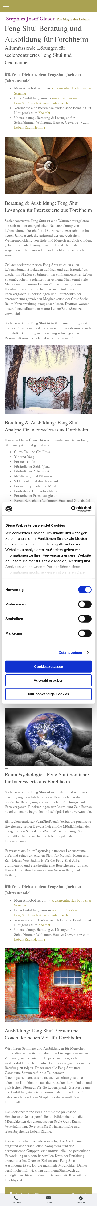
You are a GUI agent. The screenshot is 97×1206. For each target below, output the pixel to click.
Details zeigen (70, 652)
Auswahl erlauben (48, 680)
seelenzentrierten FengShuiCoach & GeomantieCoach (45, 100)
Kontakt (44, 112)
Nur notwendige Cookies (48, 694)
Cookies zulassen (48, 667)
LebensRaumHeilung (29, 127)
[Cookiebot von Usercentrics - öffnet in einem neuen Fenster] (71, 509)
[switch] (85, 604)
